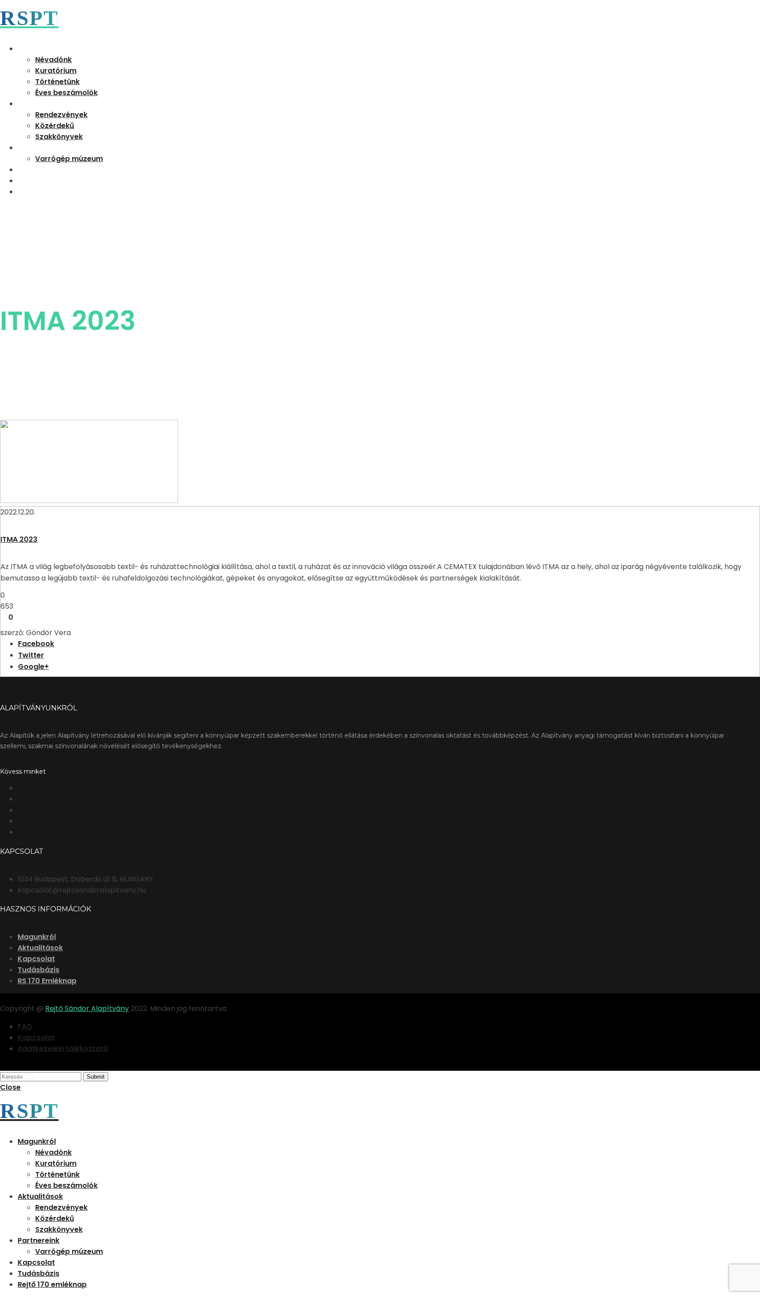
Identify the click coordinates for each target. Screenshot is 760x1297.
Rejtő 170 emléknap (52, 192)
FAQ (25, 1026)
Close (10, 1087)
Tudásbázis (38, 181)
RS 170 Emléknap (47, 981)
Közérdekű (54, 126)
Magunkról (37, 49)
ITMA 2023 (18, 539)
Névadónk (53, 60)
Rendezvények (61, 115)
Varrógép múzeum (69, 159)
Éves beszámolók (66, 93)
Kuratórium (56, 71)
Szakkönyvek (59, 137)
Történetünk (57, 82)
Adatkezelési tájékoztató (63, 1048)
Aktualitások (40, 104)
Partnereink (38, 148)
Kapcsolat (36, 170)
